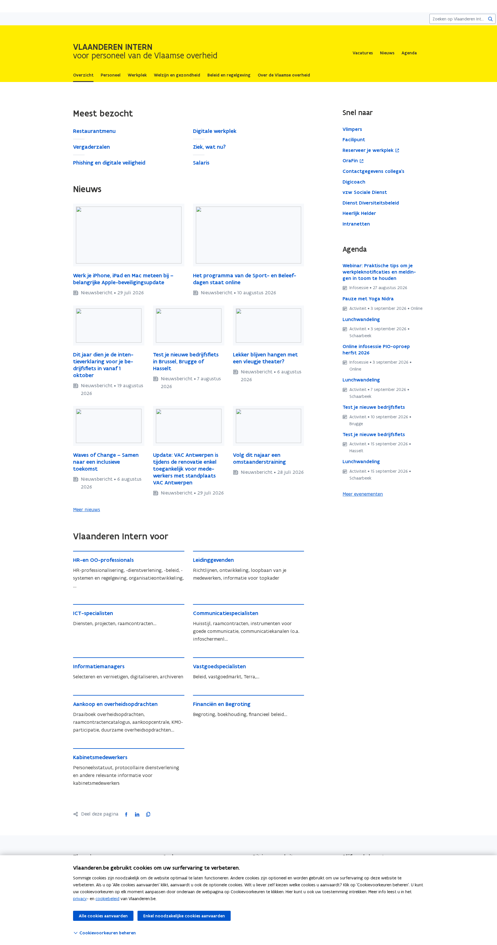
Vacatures (363, 53)
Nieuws (387, 53)
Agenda (409, 53)
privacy (80, 898)
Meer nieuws (86, 509)
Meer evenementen (363, 494)
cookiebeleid (107, 898)
